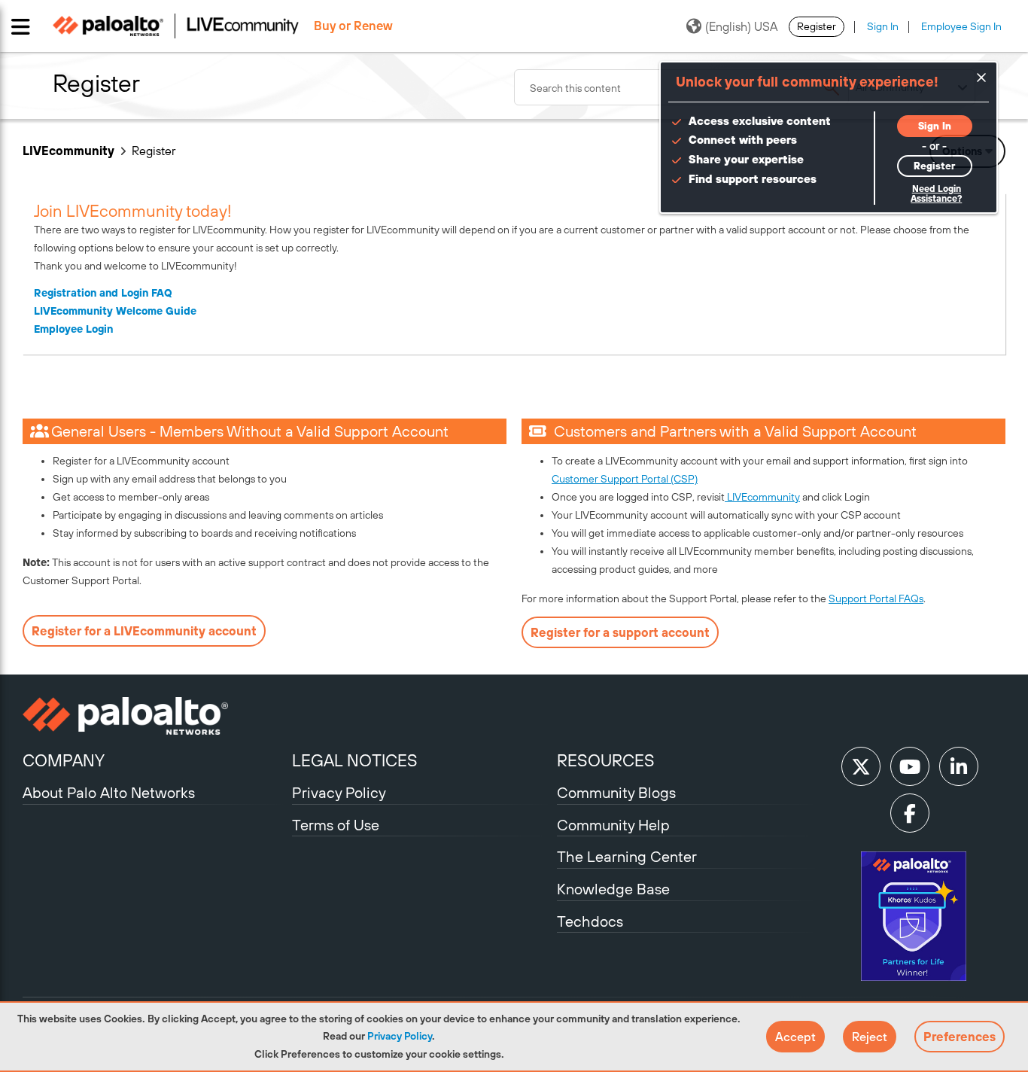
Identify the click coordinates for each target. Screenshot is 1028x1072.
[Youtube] (909, 766)
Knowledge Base (613, 888)
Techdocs (590, 921)
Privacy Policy (399, 1036)
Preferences (959, 1036)
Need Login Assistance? (936, 194)
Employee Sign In (961, 26)
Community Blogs (616, 792)
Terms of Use (335, 824)
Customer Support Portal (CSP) (625, 479)
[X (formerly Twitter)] (860, 766)
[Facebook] (909, 813)
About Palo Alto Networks (109, 792)
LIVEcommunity (68, 150)
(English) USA (741, 26)
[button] (795, 1036)
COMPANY (64, 760)
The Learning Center (627, 856)
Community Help (613, 824)
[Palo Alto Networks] (155, 716)
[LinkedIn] (958, 766)
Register (816, 26)
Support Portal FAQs (876, 598)
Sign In (883, 26)
